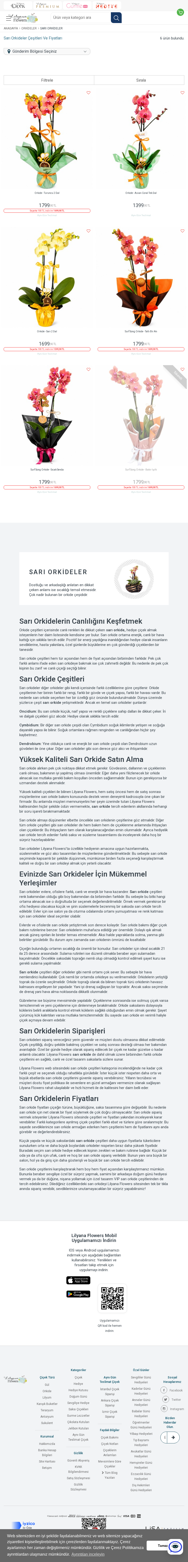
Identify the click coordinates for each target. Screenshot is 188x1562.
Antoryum (47, 1416)
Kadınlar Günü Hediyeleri (141, 1391)
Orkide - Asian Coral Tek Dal (141, 193)
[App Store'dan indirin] (78, 1280)
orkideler (57, 688)
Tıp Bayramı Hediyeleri (141, 1442)
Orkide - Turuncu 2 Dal (47, 193)
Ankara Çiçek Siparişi (110, 1403)
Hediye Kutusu (78, 1390)
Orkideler (29, 28)
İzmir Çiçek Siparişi (109, 1414)
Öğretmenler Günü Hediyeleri (141, 1425)
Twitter (176, 1399)
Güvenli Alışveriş (78, 1460)
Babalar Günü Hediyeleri (141, 1414)
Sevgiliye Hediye (78, 1403)
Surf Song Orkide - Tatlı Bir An (141, 331)
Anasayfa (11, 28)
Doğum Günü (78, 1396)
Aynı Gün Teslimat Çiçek (78, 1437)
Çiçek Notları (109, 1444)
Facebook (176, 1390)
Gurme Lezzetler (78, 1415)
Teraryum (47, 1410)
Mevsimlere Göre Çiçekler (109, 1464)
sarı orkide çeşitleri (85, 1068)
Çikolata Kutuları (78, 1422)
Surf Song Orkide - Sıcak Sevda (47, 469)
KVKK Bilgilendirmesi (78, 1469)
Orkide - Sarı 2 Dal (47, 331)
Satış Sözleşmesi (78, 1478)
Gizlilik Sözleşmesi (78, 1487)
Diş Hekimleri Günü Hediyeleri (141, 1488)
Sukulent (47, 1423)
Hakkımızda (47, 1444)
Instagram (177, 1409)
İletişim (47, 1468)
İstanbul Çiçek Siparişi (109, 1392)
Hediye (78, 1384)
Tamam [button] (164, 1546)
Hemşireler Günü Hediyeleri (141, 1465)
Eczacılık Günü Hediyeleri (141, 1476)
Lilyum (47, 1397)
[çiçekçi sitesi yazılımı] (164, 1528)
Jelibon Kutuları (78, 1428)
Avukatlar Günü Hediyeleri (141, 1454)
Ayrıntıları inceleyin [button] (88, 1554)
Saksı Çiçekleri (78, 1409)
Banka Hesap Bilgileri (47, 1453)
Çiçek (78, 1377)
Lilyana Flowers (142, 801)
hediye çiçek (136, 630)
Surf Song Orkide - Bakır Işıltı (141, 469)
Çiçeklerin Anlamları (110, 1453)
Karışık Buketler (47, 1404)
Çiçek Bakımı (109, 1437)
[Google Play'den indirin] (78, 1294)
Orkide (47, 1391)
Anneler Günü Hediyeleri (141, 1402)
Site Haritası (47, 1461)
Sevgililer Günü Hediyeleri (141, 1380)
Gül (47, 1385)
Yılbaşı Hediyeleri (141, 1434)
